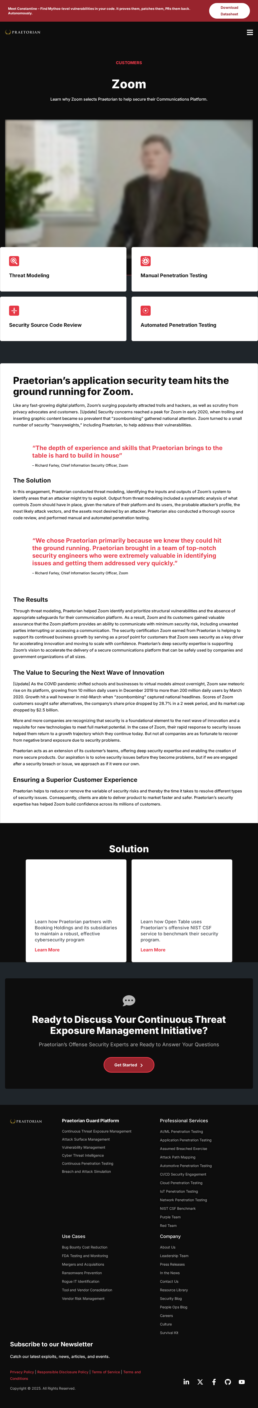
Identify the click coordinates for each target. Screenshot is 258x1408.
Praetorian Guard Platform (90, 1120)
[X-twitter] (200, 1382)
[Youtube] (241, 1382)
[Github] (227, 1382)
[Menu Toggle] (250, 32)
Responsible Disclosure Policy (62, 1372)
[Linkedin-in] (186, 1382)
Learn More (47, 949)
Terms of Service (106, 1372)
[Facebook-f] (214, 1382)
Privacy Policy (22, 1372)
